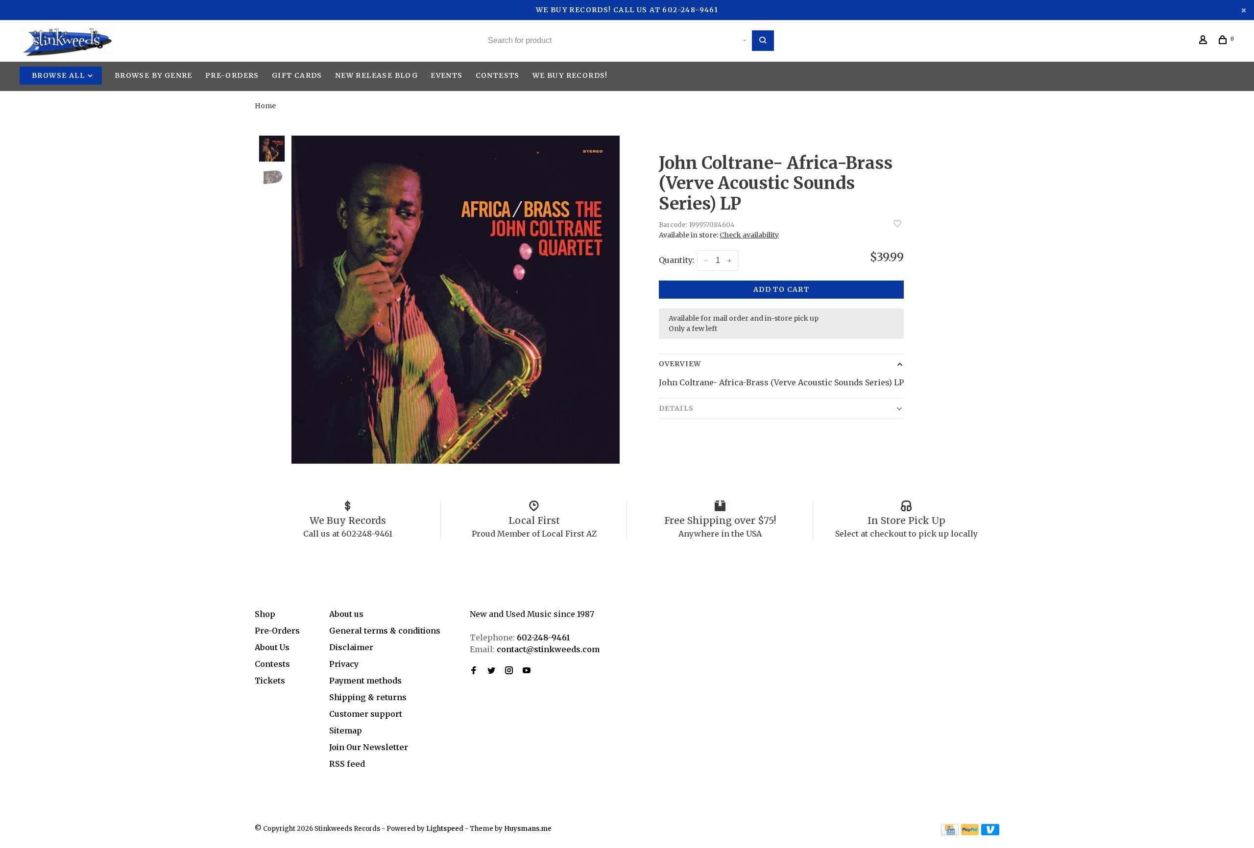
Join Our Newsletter (368, 747)
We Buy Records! (570, 75)
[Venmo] (990, 832)
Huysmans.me (528, 828)
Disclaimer (351, 647)
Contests (498, 75)
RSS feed (347, 764)
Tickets (270, 680)
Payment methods (365, 680)
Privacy (344, 664)
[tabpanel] (455, 300)
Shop (265, 614)
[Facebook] (474, 671)
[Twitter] (491, 671)
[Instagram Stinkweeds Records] (509, 671)
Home (265, 105)
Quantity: (677, 260)
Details (676, 408)
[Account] (1204, 41)
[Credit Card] (950, 832)
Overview (680, 363)
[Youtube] (527, 671)
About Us (272, 647)
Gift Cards (297, 75)
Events (446, 75)
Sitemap (345, 730)
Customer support (365, 714)
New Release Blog (376, 75)
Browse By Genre (154, 75)
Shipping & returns (368, 697)
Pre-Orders (232, 75)
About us (346, 614)
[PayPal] (970, 832)
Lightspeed (444, 828)
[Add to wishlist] (897, 224)
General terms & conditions (384, 631)
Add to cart (781, 289)
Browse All (59, 75)
